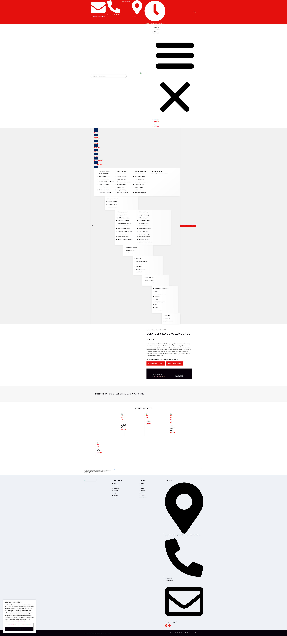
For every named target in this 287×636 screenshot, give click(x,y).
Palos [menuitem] (96, 133)
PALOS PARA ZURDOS (140, 171)
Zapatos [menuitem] (97, 147)
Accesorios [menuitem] (98, 160)
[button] (175, 76)
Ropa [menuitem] (96, 143)
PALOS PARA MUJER (122, 171)
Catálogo (156, 26)
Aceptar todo (19, 629)
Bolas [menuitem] (96, 137)
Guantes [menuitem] (97, 139)
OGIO (164, 329)
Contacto (156, 33)
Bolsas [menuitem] (96, 152)
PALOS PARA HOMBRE (104, 171)
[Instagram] (195, 12)
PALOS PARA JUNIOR (157, 171)
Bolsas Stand (159, 329)
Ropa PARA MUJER (143, 212)
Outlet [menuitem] (99, 164)
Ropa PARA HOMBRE (123, 212)
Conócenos (157, 29)
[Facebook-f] (193, 12)
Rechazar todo (26, 624)
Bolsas (154, 329)
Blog (155, 31)
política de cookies (21, 621)
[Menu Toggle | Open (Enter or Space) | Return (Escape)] (96, 130)
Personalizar (12, 624)
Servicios (156, 27)
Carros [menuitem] (96, 156)
